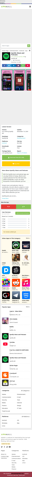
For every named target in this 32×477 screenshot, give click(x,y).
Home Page (5, 50)
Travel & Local (6, 411)
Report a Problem (22, 153)
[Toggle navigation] (30, 7)
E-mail (19, 397)
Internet (19, 402)
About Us (3, 454)
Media (4, 402)
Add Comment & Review (22, 213)
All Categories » (25, 390)
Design (19, 405)
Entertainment (14, 50)
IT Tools (19, 408)
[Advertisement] (16, 26)
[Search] (28, 45)
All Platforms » (26, 416)
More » (28, 238)
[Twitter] (2, 446)
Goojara (2, 2)
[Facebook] (4, 446)
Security (4, 400)
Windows (4, 423)
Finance (4, 405)
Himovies (2, 1)
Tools (18, 400)
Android (21, 50)
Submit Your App (6, 443)
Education (5, 408)
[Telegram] (6, 446)
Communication (6, 397)
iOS (18, 420)
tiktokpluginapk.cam (17, 473)
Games (4, 394)
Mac (18, 423)
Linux (3, 426)
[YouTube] (9, 446)
